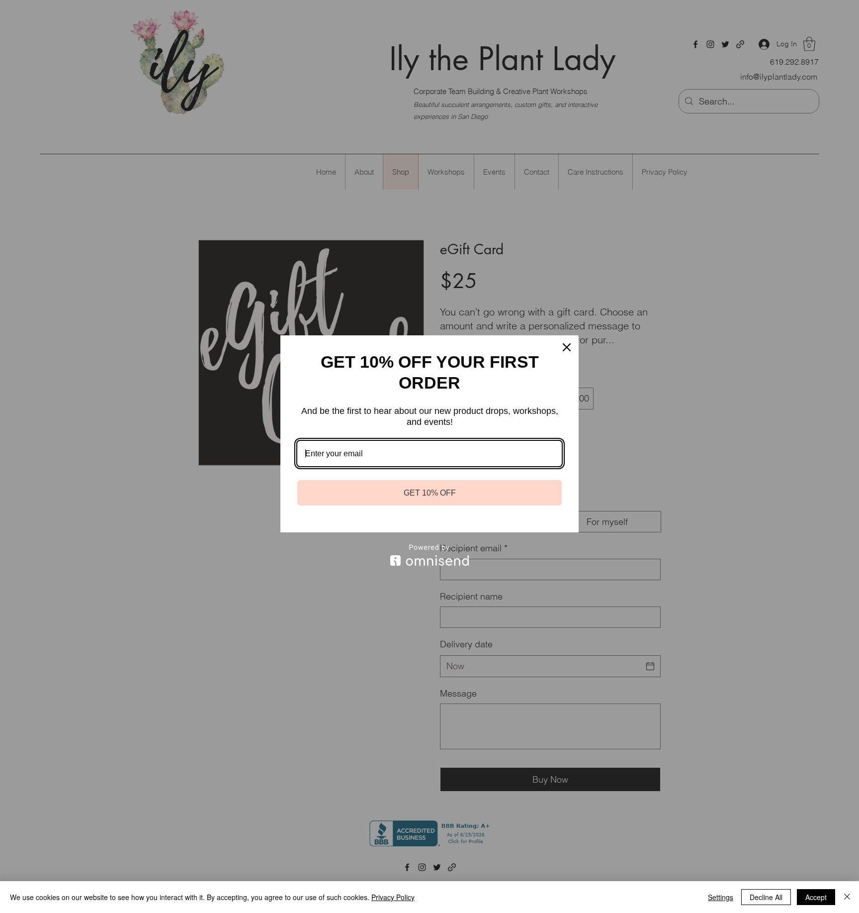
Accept (816, 897)
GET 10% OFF (430, 493)
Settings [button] (720, 897)
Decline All (766, 897)
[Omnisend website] (429, 555)
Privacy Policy (393, 897)
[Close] (567, 347)
